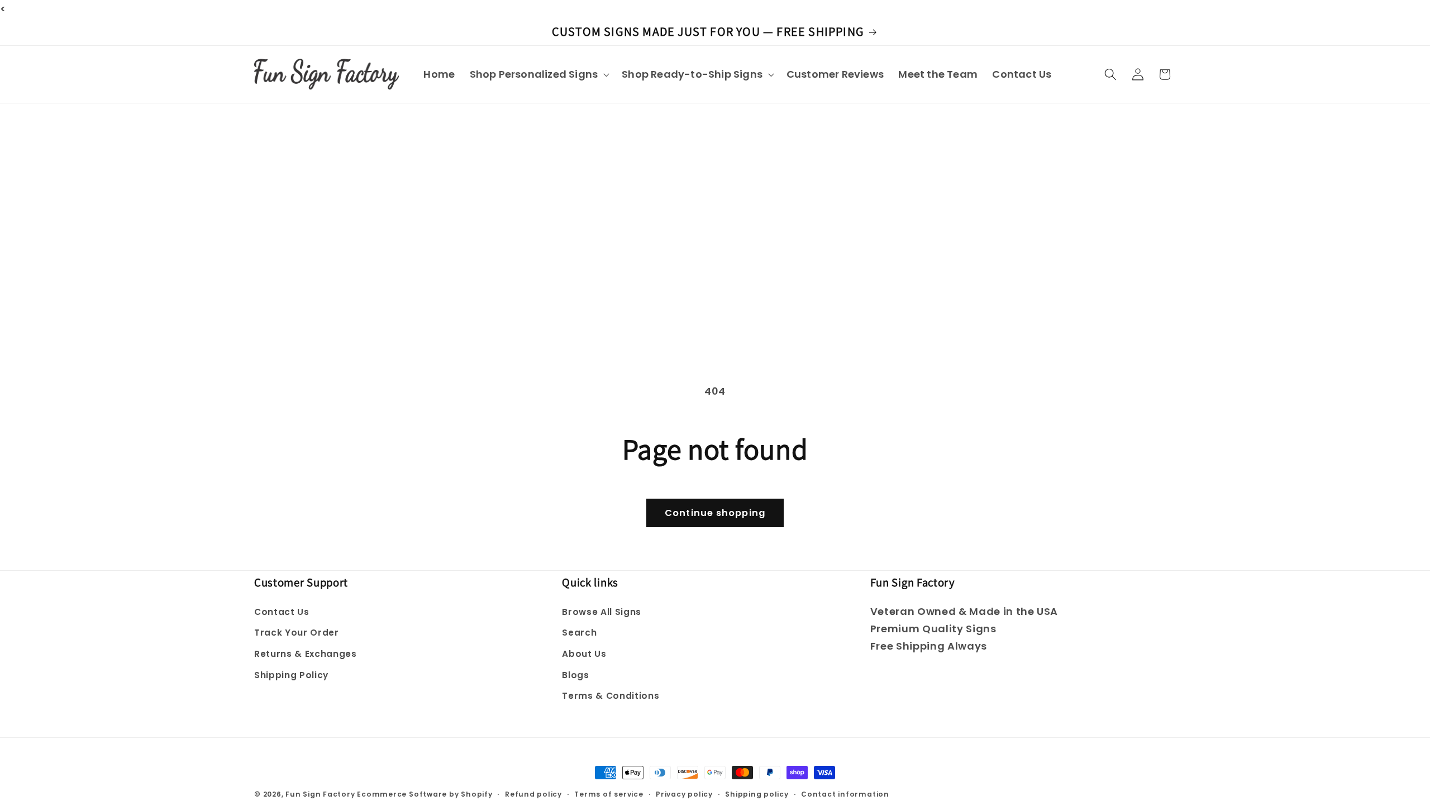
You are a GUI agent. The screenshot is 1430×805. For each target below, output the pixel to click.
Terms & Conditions (610, 696)
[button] (538, 74)
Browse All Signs (601, 612)
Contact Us (281, 612)
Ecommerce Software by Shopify (424, 794)
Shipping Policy (291, 675)
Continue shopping (715, 512)
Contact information (845, 794)
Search (579, 632)
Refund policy (533, 794)
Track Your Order (296, 632)
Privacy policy (684, 794)
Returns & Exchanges (305, 654)
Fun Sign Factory (320, 794)
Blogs (575, 675)
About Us (584, 654)
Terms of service (608, 794)
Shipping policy (757, 794)
